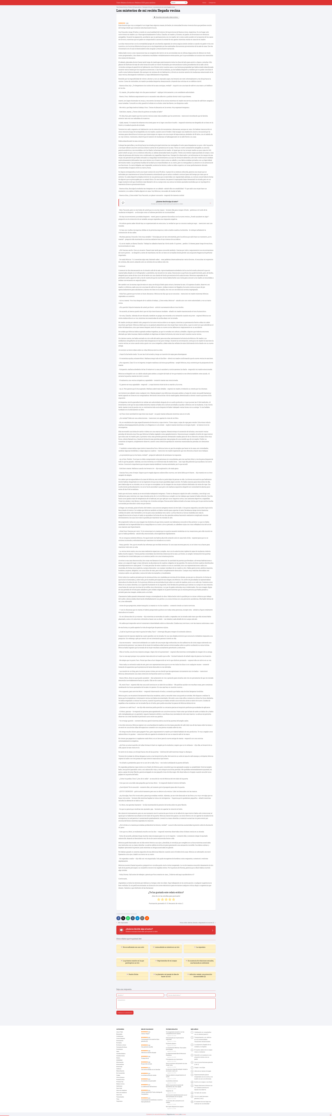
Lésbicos (118, 1069)
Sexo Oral (119, 1094)
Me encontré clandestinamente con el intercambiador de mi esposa (176, 1095)
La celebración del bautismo (149, 1086)
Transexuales (120, 1097)
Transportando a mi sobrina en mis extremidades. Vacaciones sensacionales (202, 1039)
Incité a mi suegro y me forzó (203, 1082)
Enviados (119, 1043)
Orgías (118, 1075)
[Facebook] (118, 918)
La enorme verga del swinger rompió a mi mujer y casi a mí (177, 1070)
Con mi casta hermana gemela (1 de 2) (201, 1097)
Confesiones (119, 1036)
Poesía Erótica (120, 1079)
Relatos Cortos (120, 1084)
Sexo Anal (119, 1088)
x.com (184, 1114)
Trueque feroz (145, 1058)
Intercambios (120, 1064)
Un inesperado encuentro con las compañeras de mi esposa (175, 1032)
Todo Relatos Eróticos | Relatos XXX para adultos (135, 2)
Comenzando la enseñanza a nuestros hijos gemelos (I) (152, 1100)
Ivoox (177, 1114)
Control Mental (120, 1038)
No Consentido (120, 1073)
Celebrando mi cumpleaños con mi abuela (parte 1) (202, 1033)
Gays (117, 1051)
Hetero (118, 1058)
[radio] (158, 900)
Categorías (212, 2)
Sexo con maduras (121, 1090)
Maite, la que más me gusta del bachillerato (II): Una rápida (174, 1085)
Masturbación (120, 1071)
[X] (123, 918)
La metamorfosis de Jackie (148, 1075)
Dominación (119, 1040)
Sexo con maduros (121, 1092)
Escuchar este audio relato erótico (167, 17)
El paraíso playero (171, 1043)
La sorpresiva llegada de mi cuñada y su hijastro (202, 1046)
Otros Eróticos (120, 1077)
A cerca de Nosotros (159, 1114)
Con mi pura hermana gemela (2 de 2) (203, 1063)
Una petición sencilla (147, 1047)
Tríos (117, 1099)
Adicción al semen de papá (148, 1052)
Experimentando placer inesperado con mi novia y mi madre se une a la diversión (203, 1077)
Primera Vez (119, 1081)
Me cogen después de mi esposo (175, 1106)
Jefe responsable (123, 922)
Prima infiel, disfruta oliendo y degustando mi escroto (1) (197, 922)
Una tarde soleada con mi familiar (150, 1069)
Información (119, 1062)
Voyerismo (119, 1101)
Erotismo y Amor (121, 1045)
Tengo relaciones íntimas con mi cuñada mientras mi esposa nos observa (203, 1087)
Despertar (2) (169, 1091)
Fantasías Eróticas (121, 1047)
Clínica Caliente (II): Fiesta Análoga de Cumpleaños (151, 1093)
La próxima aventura (172, 1081)
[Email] (142, 918)
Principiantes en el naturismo (174, 1059)
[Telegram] (137, 918)
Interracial (119, 1066)
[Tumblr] (133, 918)
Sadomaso (119, 1086)
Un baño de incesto (200, 1093)
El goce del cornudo (146, 1064)
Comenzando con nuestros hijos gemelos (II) (150, 1040)
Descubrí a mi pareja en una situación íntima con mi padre (202, 1057)
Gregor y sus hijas (199, 1067)
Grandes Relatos (120, 1053)
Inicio (204, 2)
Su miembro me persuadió (148, 1081)
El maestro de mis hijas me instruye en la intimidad (202, 1102)
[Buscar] (186, 2)
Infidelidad (119, 1060)
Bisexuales (119, 1034)
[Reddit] (147, 918)
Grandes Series (120, 1056)
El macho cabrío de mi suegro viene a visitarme (203, 1051)
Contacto (149, 1114)
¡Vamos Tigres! (145, 1033)
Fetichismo (119, 1049)
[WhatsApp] (128, 918)
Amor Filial (119, 1032)
